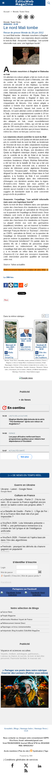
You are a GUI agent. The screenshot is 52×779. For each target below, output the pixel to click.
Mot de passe (7, 572)
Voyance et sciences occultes (15, 650)
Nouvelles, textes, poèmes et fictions (29, 360)
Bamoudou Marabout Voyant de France (17, 619)
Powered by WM (26, 756)
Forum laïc (22, 372)
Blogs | (17, 728)
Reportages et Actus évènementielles (16, 627)
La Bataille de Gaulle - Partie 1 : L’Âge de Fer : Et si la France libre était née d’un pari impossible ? (25, 514)
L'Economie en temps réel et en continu (32, 365)
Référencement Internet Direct (13, 623)
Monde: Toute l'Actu (21, 12)
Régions (8, 362)
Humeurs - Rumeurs (36, 367)
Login (3, 567)
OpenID (6, 576)
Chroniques (12, 369)
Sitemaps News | (41, 728)
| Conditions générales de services (20, 759)
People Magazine (8, 616)
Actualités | (8, 728)
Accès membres (10, 751)
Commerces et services (34, 362)
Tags (46, 751)
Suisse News (7, 612)
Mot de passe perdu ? (31, 576)
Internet (15, 365)
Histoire (29, 369)
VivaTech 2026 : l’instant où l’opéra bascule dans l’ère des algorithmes (23, 538)
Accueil (6, 12)
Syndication (38, 751)
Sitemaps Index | (27, 728)
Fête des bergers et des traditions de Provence (41, 354)
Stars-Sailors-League (33, 372)
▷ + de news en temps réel (24, 475)
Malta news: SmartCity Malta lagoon (10, 354)
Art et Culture (21, 369)
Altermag (15, 372)
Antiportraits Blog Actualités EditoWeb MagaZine (21, 631)
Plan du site (24, 751)
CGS (26, 731)
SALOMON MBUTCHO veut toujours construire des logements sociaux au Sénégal (26, 348)
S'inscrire (16, 576)
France (44, 360)
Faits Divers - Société (22, 367)
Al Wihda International (39, 369)
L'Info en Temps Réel (19, 362)
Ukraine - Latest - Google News (16, 489)
